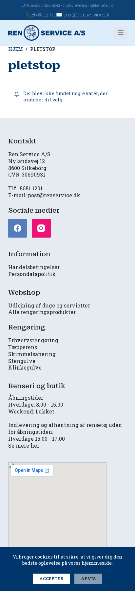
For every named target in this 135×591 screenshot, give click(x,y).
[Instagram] (41, 228)
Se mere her (23, 445)
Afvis (88, 578)
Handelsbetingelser (34, 267)
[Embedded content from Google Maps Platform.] (57, 508)
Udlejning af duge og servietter (49, 305)
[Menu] (120, 33)
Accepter (51, 578)
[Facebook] (17, 228)
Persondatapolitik (32, 273)
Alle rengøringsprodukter (42, 311)
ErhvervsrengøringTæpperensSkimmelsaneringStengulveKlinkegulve (33, 354)
